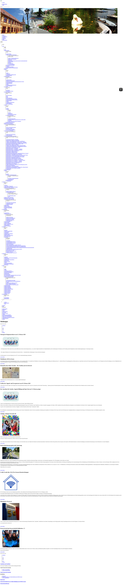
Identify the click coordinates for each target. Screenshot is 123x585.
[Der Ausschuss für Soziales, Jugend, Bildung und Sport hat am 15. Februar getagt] (10, 401)
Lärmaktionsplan (8, 168)
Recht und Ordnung (7, 274)
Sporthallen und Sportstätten (6, 314)
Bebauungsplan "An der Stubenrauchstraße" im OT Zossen (15, 156)
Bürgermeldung (4, 4)
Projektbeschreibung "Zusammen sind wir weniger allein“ (17, 119)
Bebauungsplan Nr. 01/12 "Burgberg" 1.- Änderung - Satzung (15, 160)
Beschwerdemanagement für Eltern (11, 98)
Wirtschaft (3, 37)
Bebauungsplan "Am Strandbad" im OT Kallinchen (14, 154)
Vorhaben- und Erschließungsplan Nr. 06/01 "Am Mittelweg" (15, 141)
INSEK (7, 84)
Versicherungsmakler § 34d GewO (11, 252)
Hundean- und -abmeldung (12, 59)
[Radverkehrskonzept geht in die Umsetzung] (10, 458)
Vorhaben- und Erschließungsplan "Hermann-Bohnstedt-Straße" (16, 145)
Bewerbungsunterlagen (9, 91)
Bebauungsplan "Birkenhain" (10, 165)
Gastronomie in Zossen (9, 203)
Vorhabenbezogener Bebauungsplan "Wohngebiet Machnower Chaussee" (17, 153)
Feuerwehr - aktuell (9, 128)
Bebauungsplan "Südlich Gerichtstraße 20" (12, 150)
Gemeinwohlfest (6, 222)
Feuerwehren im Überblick (10, 129)
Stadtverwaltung (6, 50)
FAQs (9, 196)
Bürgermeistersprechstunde (10, 65)
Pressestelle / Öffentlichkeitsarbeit (13, 178)
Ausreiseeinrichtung (9, 83)
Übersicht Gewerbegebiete (8, 231)
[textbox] (4, 6)
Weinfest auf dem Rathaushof (10, 218)
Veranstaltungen (4, 36)
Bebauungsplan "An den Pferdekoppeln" (12, 166)
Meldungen (6, 68)
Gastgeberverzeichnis (9, 204)
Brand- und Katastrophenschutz (11, 127)
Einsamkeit (9, 120)
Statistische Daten (7, 234)
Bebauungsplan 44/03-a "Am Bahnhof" (12, 148)
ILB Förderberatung (7, 236)
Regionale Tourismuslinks (8, 207)
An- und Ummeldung (11, 64)
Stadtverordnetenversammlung (8, 271)
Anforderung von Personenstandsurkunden (10, 257)
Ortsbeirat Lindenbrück (7, 288)
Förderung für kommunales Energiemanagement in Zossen (15, 81)
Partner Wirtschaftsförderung (8, 235)
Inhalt (5, 303)
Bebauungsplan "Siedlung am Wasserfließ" (12, 140)
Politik (3, 39)
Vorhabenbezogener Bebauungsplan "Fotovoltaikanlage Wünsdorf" (16, 146)
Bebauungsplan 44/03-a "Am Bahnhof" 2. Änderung (14, 149)
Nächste (3, 332)
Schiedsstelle (8, 73)
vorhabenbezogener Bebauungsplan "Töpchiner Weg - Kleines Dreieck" (17, 167)
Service (5, 69)
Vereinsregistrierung (9, 135)
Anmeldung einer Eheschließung (9, 259)
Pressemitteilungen (11, 179)
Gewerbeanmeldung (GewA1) (10, 241)
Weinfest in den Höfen (7, 213)
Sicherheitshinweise (9, 220)
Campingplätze (6, 205)
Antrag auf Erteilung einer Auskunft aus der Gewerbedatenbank (16, 245)
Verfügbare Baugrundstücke (8, 233)
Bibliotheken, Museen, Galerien (9, 198)
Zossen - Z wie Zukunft (6, 569)
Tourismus (3, 35)
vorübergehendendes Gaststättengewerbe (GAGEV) (14, 249)
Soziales (7, 108)
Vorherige (3, 325)
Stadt (3, 46)
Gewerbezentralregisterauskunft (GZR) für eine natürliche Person (16, 246)
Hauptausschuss (6, 273)
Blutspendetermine (9, 75)
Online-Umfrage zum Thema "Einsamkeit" (14, 121)
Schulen (7, 101)
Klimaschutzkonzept (9, 82)
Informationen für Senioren (12, 114)
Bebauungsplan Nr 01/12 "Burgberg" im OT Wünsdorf (14, 159)
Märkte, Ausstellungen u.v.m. (8, 224)
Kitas (7, 96)
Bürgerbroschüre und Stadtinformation (12, 67)
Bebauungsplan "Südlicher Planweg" (11, 151)
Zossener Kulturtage (7, 221)
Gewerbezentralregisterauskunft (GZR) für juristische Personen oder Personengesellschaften (20, 247)
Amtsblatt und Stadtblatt (9, 66)
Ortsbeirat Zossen (7, 293)
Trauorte (5, 262)
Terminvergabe (6, 260)
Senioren (7, 109)
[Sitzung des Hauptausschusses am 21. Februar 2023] (10, 347)
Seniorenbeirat (10, 113)
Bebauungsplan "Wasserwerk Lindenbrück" (13, 162)
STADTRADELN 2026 (10, 192)
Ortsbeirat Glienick (7, 285)
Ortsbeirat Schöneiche (7, 290)
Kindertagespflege (9, 100)
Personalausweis (10, 63)
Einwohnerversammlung (8, 272)
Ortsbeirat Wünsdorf (7, 292)
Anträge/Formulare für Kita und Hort (11, 99)
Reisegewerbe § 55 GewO (10, 250)
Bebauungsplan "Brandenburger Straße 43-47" (13, 157)
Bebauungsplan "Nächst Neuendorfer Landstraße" (13, 158)
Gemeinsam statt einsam (9, 115)
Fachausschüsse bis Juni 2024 (8, 276)
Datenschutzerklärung (5, 577)
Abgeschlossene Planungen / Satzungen (12, 139)
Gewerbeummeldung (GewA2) (11, 242)
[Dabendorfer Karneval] (10, 519)
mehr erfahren (2, 363)
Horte (7, 97)
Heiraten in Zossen (7, 261)
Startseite (3, 305)
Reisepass (9, 62)
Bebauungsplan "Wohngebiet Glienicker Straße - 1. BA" (14, 143)
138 (2, 328)
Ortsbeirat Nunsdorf (7, 289)
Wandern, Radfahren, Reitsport (9, 187)
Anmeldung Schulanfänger (10, 102)
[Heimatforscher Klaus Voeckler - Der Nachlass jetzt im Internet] (10, 378)
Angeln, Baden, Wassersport (8, 186)
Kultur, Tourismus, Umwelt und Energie (12, 284)
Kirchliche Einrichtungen (8, 206)
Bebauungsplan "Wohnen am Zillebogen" (12, 144)
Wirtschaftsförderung (9, 180)
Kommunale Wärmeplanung (10, 80)
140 (2, 329)
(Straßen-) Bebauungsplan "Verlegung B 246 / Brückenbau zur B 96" (16, 164)
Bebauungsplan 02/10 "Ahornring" (11, 163)
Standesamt (4, 38)
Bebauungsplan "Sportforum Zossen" (12, 152)
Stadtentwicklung (7, 76)
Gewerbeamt (6, 237)
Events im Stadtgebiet (7, 223)
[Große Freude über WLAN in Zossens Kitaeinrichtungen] (10, 490)
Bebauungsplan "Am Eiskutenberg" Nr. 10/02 (13, 147)
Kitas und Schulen (9, 95)
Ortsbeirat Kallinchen (7, 287)
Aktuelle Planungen (7, 169)
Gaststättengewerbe (9, 248)
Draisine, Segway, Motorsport (8, 197)
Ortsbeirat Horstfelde (7, 286)
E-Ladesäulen (6, 232)
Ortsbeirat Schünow (7, 291)
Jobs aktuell (6, 86)
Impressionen (6, 264)
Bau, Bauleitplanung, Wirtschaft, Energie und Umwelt (12, 275)
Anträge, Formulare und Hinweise (11, 54)
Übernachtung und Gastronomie (9, 199)
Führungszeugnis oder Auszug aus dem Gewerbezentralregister (17, 60)
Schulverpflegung (9, 103)
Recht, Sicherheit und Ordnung (11, 283)
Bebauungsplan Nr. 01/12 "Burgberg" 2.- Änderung (14, 161)
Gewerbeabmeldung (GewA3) (10, 243)
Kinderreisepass (10, 61)
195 (2, 331)
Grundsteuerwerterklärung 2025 (11, 74)
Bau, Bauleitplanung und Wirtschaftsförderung (13, 281)
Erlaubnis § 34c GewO (9, 251)
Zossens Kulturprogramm (6, 570)
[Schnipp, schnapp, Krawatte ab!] (10, 435)
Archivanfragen (6, 258)
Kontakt (5, 170)
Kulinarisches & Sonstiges (10, 219)
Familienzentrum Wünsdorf (10, 122)
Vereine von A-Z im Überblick (9, 130)
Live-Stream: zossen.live (8, 270)
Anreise (3, 2)
